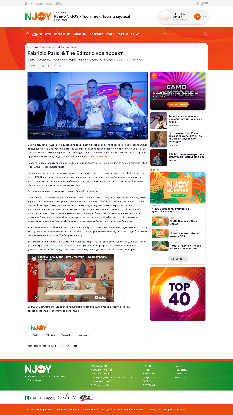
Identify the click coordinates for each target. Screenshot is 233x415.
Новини (35, 47)
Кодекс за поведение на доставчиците (77, 409)
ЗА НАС (179, 366)
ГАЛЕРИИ (148, 381)
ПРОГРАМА (149, 385)
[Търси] (205, 34)
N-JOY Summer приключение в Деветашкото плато (170, 210)
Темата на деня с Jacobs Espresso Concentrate (185, 247)
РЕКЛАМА (180, 373)
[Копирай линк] (60, 65)
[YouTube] (206, 3)
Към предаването (178, 104)
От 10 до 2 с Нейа (100, 385)
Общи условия (108, 409)
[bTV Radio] (29, 3)
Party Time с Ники (100, 373)
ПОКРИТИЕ (181, 370)
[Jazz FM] (39, 3)
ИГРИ (146, 370)
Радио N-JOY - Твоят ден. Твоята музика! (92, 16)
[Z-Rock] (59, 3)
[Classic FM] (49, 3)
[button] (204, 16)
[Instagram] (202, 3)
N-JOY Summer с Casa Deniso (183, 222)
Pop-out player (180, 19)
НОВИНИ (147, 366)
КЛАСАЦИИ (149, 373)
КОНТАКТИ (181, 377)
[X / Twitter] (49, 65)
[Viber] (54, 65)
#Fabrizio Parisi (67, 335)
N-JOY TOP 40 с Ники (102, 370)
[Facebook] (198, 3)
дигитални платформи (96, 156)
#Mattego (37, 335)
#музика (83, 335)
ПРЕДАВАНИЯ (99, 366)
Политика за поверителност (39, 409)
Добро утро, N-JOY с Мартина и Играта (111, 377)
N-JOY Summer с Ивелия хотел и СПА (185, 235)
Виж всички (177, 258)
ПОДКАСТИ (149, 377)
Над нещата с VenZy (101, 381)
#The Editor (51, 335)
